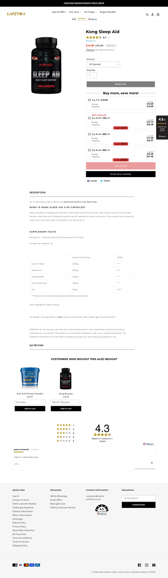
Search (15, 496)
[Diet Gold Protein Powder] (30, 378)
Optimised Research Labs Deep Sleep (80, 202)
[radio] (120, 103)
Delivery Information (22, 511)
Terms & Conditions (22, 537)
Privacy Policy (19, 526)
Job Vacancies (19, 534)
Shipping (90, 49)
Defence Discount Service (62, 507)
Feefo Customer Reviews (24, 503)
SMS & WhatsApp (58, 496)
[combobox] (30, 402)
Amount (91, 59)
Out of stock (121, 165)
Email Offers (56, 499)
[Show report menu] (152, 463)
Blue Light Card (57, 503)
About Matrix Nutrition (23, 530)
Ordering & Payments (23, 507)
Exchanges (17, 518)
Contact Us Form (20, 499)
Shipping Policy (19, 545)
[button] (84, 19)
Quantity (91, 70)
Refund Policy (19, 522)
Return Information (22, 515)
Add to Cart (30, 408)
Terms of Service (20, 541)
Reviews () (91, 41)
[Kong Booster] (66, 378)
